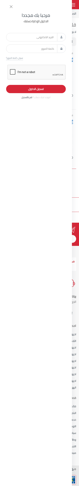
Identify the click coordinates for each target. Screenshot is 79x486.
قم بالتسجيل (26, 97)
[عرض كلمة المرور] (61, 49)
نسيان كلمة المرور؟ (14, 58)
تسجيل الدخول (36, 88)
